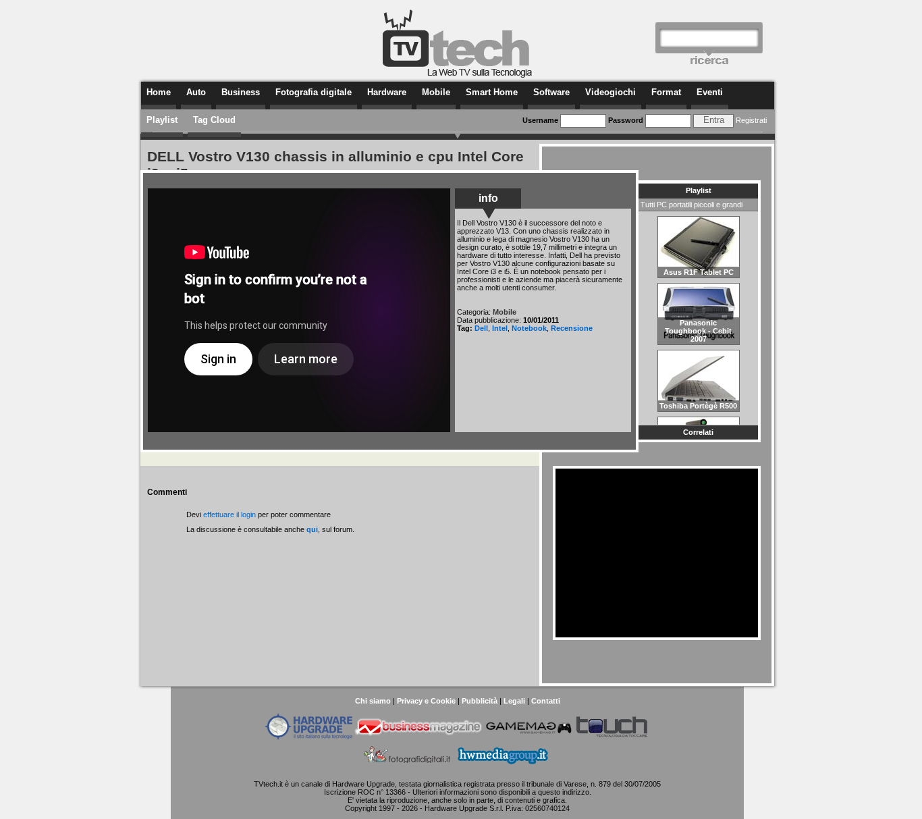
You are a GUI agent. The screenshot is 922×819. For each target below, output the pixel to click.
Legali (514, 701)
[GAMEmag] (528, 737)
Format (666, 92)
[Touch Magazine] (612, 737)
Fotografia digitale (313, 92)
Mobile (436, 92)
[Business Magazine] (418, 737)
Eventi (710, 92)
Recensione (572, 328)
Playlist (162, 120)
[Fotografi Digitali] (407, 766)
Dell (481, 328)
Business (240, 92)
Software (551, 92)
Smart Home (492, 92)
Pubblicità (479, 701)
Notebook (529, 328)
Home (158, 92)
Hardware (386, 92)
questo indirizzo (563, 792)
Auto (196, 92)
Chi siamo (373, 701)
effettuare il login (229, 514)
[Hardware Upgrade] (308, 737)
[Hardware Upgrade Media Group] (502, 766)
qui (312, 529)
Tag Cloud (214, 120)
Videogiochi (610, 92)
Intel (500, 328)
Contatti (545, 701)
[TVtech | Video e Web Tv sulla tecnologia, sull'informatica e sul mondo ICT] (457, 76)
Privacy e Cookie (426, 701)
